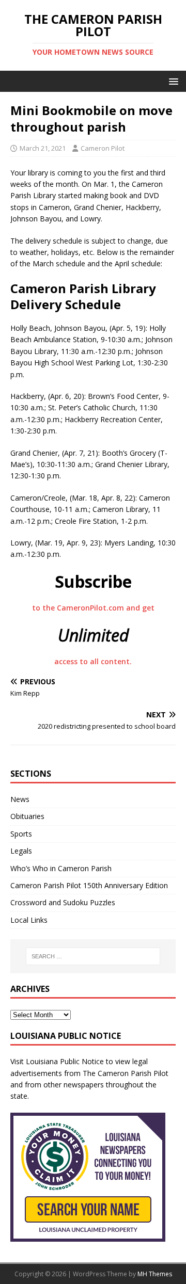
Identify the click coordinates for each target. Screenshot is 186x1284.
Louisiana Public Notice (65, 1061)
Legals (21, 851)
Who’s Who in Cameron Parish (61, 868)
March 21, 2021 (43, 148)
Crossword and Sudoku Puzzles (62, 902)
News (19, 799)
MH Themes (154, 1274)
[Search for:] (93, 956)
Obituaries (27, 816)
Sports (21, 834)
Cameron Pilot (103, 148)
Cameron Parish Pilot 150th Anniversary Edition (89, 885)
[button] (171, 80)
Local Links (29, 920)
